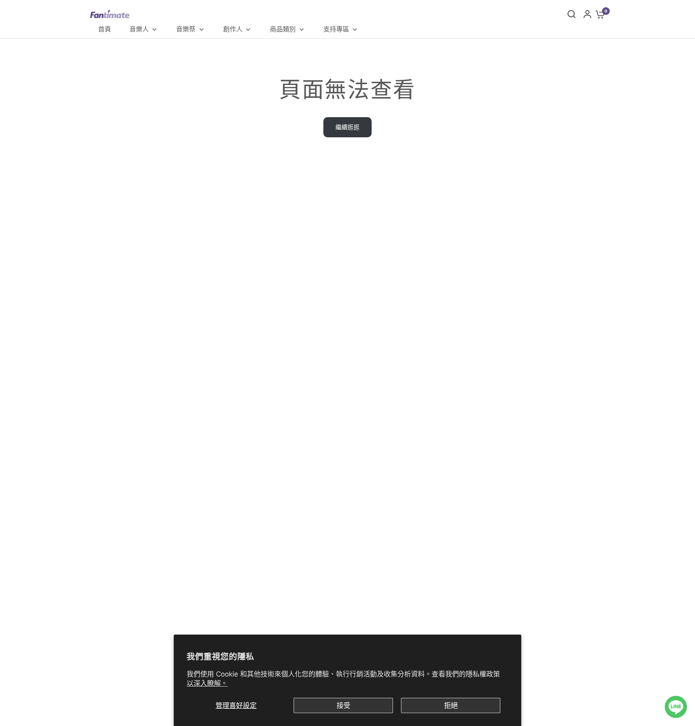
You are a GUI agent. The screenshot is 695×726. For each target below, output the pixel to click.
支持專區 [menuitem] (336, 29)
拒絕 (451, 705)
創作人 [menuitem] (233, 29)
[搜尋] (571, 14)
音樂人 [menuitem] (139, 29)
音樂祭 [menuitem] (185, 29)
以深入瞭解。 (207, 683)
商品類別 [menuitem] (283, 29)
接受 (343, 705)
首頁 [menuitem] (104, 29)
